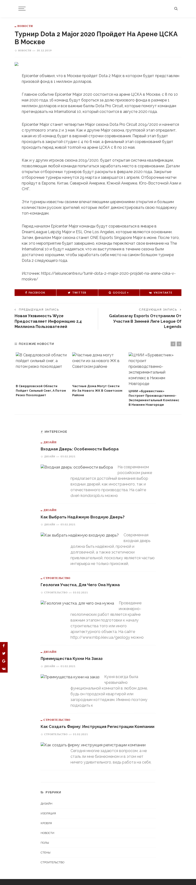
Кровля (46, 823)
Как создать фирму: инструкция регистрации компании (97, 726)
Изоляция (48, 813)
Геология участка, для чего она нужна (80, 585)
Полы (45, 842)
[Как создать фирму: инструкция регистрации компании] (93, 745)
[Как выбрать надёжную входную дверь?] (80, 535)
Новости (25, 25)
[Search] (176, 8)
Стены (45, 852)
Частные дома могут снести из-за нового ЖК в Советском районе (97, 390)
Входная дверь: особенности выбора (80, 449)
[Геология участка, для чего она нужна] (77, 603)
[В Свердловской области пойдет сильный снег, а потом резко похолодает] (41, 367)
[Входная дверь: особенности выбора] (77, 467)
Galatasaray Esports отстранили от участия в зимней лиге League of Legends (145, 321)
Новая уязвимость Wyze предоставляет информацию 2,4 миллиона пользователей (48, 321)
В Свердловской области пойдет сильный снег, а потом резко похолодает (41, 390)
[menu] (21, 8)
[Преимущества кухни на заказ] (70, 676)
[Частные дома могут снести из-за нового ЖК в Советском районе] (98, 367)
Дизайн (50, 442)
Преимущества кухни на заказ (72, 658)
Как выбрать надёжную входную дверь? (83, 517)
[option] (41, 375)
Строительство (57, 577)
